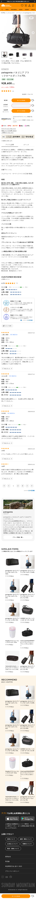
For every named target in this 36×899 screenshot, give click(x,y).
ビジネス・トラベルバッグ (17, 13)
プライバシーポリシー (12, 871)
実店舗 (7, 861)
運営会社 (8, 856)
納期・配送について (26, 839)
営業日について (27, 843)
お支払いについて (12, 843)
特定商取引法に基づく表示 (13, 866)
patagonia (5, 69)
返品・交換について (13, 848)
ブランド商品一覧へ (18, 537)
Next (35, 1)
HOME (3, 13)
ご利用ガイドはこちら (7, 132)
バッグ (7, 13)
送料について (11, 839)
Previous (1, 1)
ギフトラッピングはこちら (8, 128)
